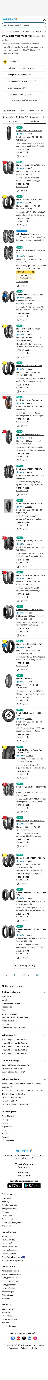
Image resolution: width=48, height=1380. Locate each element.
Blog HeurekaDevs (9, 1219)
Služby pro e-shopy (9, 1278)
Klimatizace (6, 996)
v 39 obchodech (22, 422)
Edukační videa (7, 1295)
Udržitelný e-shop (9, 1326)
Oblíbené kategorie (11, 992)
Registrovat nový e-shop (11, 1274)
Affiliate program (8, 1292)
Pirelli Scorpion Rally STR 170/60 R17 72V (31, 788)
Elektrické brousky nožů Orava (13, 1028)
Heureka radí (7, 1243)
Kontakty (5, 1202)
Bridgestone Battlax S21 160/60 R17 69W (31, 893)
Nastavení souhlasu (9, 1250)
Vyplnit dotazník (24, 1175)
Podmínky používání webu (30, 1348)
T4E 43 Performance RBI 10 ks (13, 1094)
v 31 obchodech (22, 597)
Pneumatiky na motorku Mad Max (14, 1050)
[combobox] (24, 24)
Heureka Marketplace (10, 1281)
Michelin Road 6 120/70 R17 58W (29, 199)
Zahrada (5, 1133)
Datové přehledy (8, 1288)
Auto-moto (15, 31)
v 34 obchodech (22, 221)
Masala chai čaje (8, 1021)
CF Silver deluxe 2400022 (11, 1097)
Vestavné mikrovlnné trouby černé (15, 1017)
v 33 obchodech (22, 631)
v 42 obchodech (22, 562)
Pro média (5, 1212)
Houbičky (5, 1024)
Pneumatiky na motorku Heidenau (15, 1039)
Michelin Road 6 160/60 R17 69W (29, 365)
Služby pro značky (9, 1285)
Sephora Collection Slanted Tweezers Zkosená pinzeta (23, 1090)
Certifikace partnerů (9, 1319)
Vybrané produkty (10, 1079)
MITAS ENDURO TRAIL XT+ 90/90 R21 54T (31, 251)
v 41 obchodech (22, 152)
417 (37, 975)
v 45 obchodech (22, 737)
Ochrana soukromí (9, 1253)
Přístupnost (6, 1226)
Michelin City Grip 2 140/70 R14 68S (30, 165)
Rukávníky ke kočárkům (11, 1003)
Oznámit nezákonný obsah (12, 1222)
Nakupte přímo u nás (10, 1247)
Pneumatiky (25, 31)
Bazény (5, 1123)
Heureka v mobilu (8, 1240)
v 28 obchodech (22, 187)
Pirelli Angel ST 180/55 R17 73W (29, 469)
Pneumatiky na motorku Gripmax (14, 1053)
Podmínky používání (9, 1205)
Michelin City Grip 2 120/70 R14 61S (30, 820)
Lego (4, 1130)
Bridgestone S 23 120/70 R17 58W (30, 609)
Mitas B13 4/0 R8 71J (24, 678)
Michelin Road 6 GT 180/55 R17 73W (30, 858)
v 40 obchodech (22, 353)
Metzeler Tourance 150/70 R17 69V (30, 434)
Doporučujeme (9, 1111)
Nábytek (5, 1137)
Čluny (4, 1010)
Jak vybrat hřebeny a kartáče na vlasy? (16, 1065)
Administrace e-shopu (10, 1271)
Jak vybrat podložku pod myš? (13, 1072)
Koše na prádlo (7, 1007)
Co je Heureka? (7, 1198)
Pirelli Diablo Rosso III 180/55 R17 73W (29, 714)
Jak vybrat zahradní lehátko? (13, 1068)
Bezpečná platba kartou (11, 1257)
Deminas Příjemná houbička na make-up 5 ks (18, 1104)
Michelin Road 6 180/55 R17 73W (29, 644)
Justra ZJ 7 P (7, 1087)
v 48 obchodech (22, 316)
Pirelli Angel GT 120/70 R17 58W (29, 503)
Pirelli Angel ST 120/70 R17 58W (29, 130)
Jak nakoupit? (7, 1236)
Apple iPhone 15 (8, 1116)
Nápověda (6, 1298)
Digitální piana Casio (9, 1014)
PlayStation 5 (7, 1126)
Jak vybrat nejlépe (10, 1060)
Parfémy (5, 1119)
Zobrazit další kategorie (24, 100)
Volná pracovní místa (9, 1208)
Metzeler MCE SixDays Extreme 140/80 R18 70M (28, 330)
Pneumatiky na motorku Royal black (15, 1046)
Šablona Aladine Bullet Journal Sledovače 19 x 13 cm (21, 1083)
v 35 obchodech (22, 387)
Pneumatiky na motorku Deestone (15, 1043)
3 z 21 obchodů (22, 281)
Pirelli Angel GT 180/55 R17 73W (29, 541)
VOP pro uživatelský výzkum (12, 1261)
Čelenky (5, 1000)
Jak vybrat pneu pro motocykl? (28, 234)
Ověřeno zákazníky (9, 1309)
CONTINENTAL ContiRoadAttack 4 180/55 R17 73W (30, 751)
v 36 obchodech (22, 879)
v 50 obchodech (22, 953)
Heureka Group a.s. (29, 1345)
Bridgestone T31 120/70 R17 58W (29, 294)
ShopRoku (6, 1312)
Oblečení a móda (8, 1140)
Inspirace (5, 1323)
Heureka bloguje (8, 1216)
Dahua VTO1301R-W (9, 1101)
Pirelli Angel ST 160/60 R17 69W (29, 400)
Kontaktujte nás (24, 1167)
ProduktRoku (7, 1316)
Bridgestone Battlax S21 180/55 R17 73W (31, 930)
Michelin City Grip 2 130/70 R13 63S (30, 575)
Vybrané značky (9, 1035)
